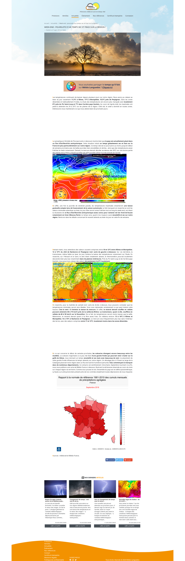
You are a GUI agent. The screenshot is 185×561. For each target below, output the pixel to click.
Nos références (98, 16)
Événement (86, 16)
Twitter (120, 460)
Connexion (129, 16)
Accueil (46, 23)
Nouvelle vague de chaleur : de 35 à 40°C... (129, 500)
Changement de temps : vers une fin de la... (79, 500)
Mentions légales (50, 557)
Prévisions (55, 16)
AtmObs (65, 16)
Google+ (129, 460)
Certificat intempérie (114, 16)
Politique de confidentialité (54, 560)
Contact (47, 553)
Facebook (111, 460)
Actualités (75, 16)
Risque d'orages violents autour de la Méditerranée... (54, 500)
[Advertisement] (93, 124)
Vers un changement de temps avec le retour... (104, 500)
